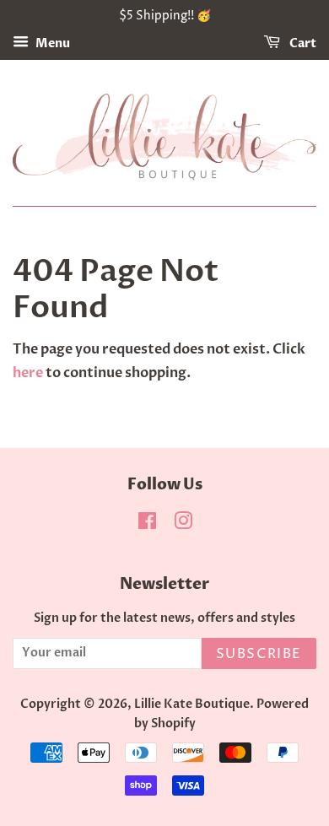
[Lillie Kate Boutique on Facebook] (147, 524)
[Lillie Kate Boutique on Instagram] (183, 524)
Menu (51, 43)
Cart (301, 43)
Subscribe (259, 654)
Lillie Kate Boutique (192, 704)
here (28, 373)
